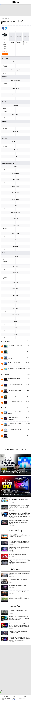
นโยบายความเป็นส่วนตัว (9, 700)
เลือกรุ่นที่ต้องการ (12, 43)
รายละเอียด (5, 54)
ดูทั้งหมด (28, 341)
